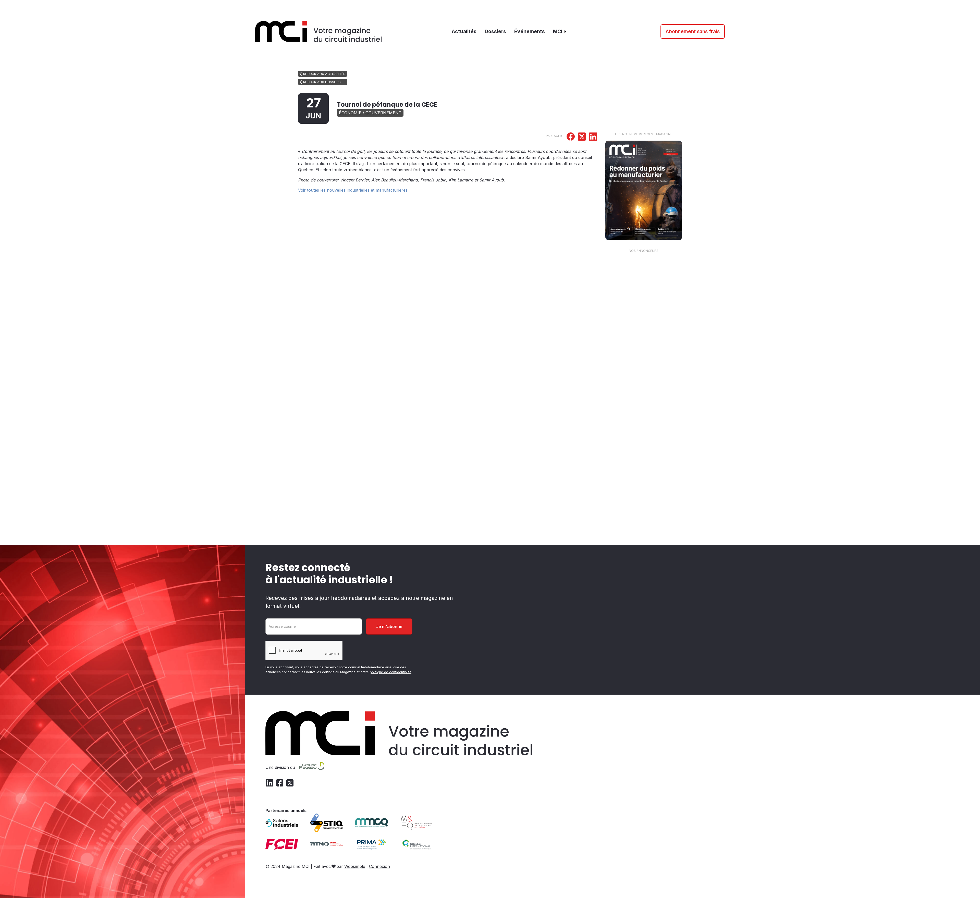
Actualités (464, 31)
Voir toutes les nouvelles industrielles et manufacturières (353, 190)
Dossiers (495, 31)
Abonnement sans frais (693, 31)
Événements (529, 31)
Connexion (379, 866)
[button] (560, 31)
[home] (318, 31)
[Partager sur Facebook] (571, 137)
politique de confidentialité (390, 672)
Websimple (354, 866)
